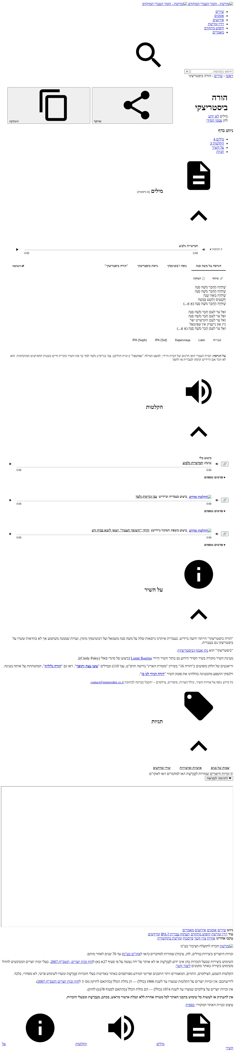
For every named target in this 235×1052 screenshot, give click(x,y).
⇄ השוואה (18, 266)
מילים (218, 139)
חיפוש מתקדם (214, 28)
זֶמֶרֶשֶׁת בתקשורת (169, 938)
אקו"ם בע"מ (132, 954)
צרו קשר (200, 938)
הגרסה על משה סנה (208, 266)
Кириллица (182, 340)
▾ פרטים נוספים (214, 477)
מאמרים (218, 32)
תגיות (220, 152)
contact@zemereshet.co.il (107, 682)
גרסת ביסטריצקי (147, 266)
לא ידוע (213, 116)
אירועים (218, 20)
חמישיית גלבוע (193, 463)
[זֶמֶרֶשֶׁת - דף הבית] (226, 946)
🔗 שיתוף (218, 278)
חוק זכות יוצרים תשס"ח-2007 (58, 981)
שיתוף (98, 121)
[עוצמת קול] (204, 249)
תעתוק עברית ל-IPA (175, 934)
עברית (217, 340)
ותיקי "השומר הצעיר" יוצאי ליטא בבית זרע (120, 530)
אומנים (219, 16)
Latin (202, 340)
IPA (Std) (161, 340)
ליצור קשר (183, 966)
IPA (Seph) (139, 340)
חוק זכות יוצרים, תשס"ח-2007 (71, 962)
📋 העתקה (199, 278)
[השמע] (10, 464)
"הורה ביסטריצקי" (116, 266)
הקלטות (217, 143)
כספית (190, 1005)
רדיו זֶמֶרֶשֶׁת (216, 24)
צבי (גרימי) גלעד (146, 496)
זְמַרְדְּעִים (154, 934)
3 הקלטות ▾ (216, 249)
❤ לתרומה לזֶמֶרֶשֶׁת (219, 778)
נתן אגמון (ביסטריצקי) (193, 650)
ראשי (229, 76)
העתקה (14, 121)
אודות (211, 938)
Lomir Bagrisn (141, 658)
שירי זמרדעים (162, 768)
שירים (219, 12)
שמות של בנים (220, 768)
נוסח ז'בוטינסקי (177, 266)
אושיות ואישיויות (191, 768)
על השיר (218, 147)
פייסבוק (188, 938)
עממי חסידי (214, 120)
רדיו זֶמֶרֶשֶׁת (219, 934)
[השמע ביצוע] (17, 249)
